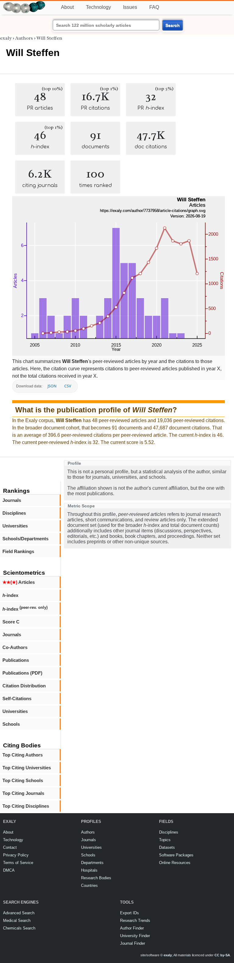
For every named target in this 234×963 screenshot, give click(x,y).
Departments (92, 862)
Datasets (167, 847)
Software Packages (176, 855)
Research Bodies (96, 878)
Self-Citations (16, 698)
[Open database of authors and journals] (24, 3)
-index (10, 595)
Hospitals (89, 870)
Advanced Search (18, 913)
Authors (24, 38)
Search (172, 25)
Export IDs (129, 913)
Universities (15, 525)
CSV (67, 386)
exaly (6, 38)
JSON (52, 386)
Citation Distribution (24, 685)
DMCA (9, 870)
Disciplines (14, 513)
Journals (11, 500)
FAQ (154, 7)
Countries (89, 885)
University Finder (135, 935)
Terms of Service (18, 862)
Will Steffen (49, 38)
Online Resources (174, 862)
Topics (165, 840)
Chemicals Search (19, 928)
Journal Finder (132, 943)
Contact (10, 847)
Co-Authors (14, 647)
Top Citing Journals (23, 793)
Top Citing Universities (26, 767)
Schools (11, 724)
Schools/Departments (25, 538)
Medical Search (16, 920)
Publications (15, 660)
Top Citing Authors (22, 754)
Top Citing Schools (22, 780)
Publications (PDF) (22, 673)
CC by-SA (222, 955)
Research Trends (135, 920)
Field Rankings (18, 551)
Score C (11, 621)
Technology (98, 7)
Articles (18, 582)
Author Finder (132, 928)
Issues (130, 7)
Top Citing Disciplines (25, 806)
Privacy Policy (16, 855)
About (67, 7)
